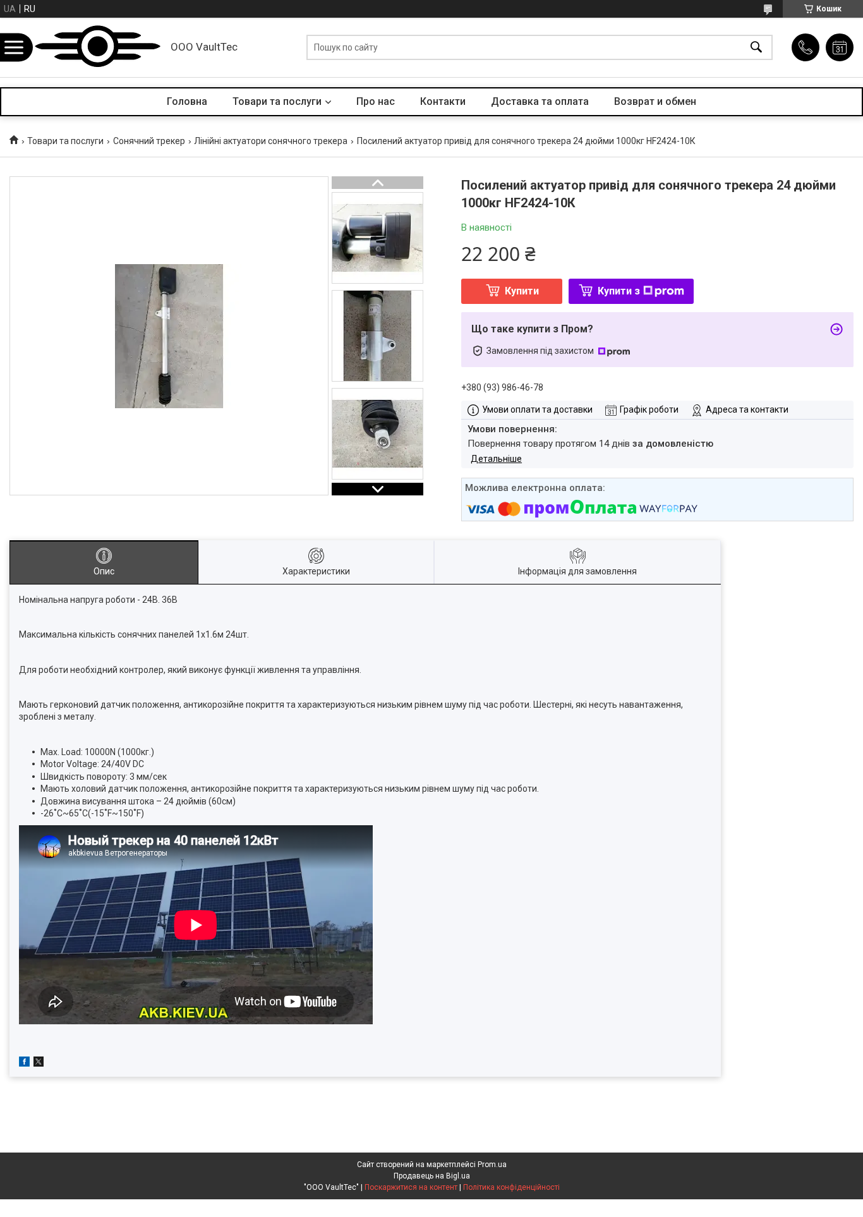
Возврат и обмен (655, 101)
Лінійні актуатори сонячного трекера (270, 141)
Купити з (619, 291)
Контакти (443, 101)
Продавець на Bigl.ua (432, 1176)
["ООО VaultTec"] (98, 47)
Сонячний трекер (149, 141)
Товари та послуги (277, 101)
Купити (522, 291)
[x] (38, 1063)
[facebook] (24, 1063)
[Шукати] (756, 47)
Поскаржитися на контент (411, 1187)
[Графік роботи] (840, 47)
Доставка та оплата (540, 101)
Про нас (375, 101)
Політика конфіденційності (511, 1187)
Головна (187, 101)
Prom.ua (492, 1164)
